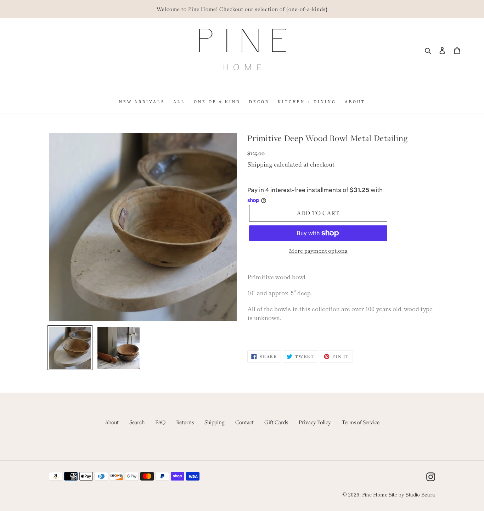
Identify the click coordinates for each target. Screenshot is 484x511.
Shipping (259, 164)
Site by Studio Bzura (412, 494)
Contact (244, 422)
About (112, 422)
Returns (185, 422)
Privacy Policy (315, 422)
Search (137, 422)
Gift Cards (276, 422)
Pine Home (374, 494)
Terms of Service (360, 422)
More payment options (318, 250)
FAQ (160, 422)
